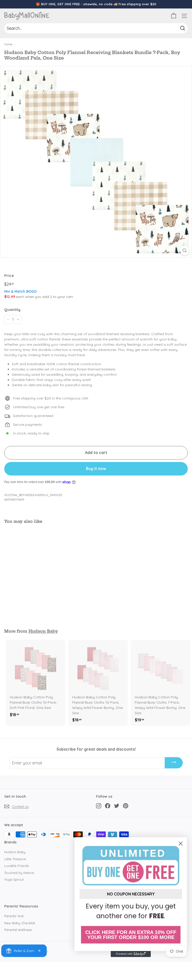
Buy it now (96, 468)
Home (8, 44)
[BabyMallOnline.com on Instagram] (98, 805)
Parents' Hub (14, 916)
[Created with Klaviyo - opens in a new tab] (131, 954)
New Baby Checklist (19, 923)
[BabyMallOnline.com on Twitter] (116, 805)
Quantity (12, 309)
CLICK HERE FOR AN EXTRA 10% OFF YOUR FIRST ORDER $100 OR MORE (130, 934)
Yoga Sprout (14, 879)
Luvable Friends (16, 866)
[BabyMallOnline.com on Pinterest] (125, 805)
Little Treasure (15, 859)
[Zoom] (184, 250)
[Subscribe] (174, 763)
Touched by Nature (19, 873)
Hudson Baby (43, 631)
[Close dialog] (180, 843)
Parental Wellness (18, 930)
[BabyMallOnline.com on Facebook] (107, 805)
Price (9, 275)
